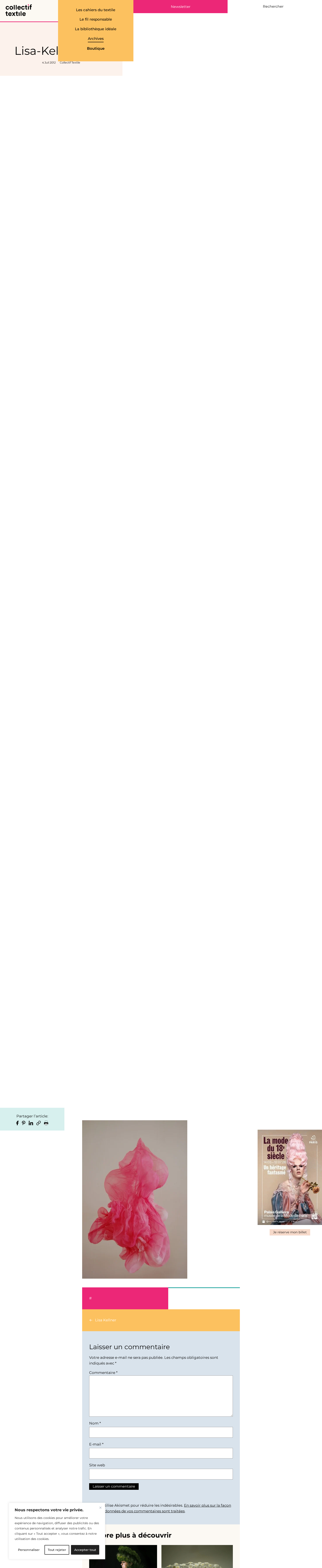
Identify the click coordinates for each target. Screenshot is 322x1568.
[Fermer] (100, 1507)
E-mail (96, 1444)
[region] (57, 1531)
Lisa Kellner (105, 1320)
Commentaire (103, 1372)
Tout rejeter (57, 1550)
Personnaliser (29, 1550)
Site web (97, 1465)
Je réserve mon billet (290, 1232)
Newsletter (180, 7)
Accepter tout (85, 1550)
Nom (95, 1423)
